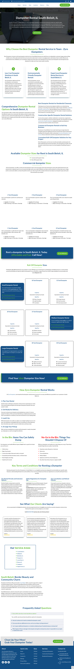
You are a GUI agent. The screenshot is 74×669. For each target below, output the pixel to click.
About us (42, 5)
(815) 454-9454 (30, 511)
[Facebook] (3, 662)
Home (19, 5)
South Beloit (23, 582)
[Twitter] (6, 662)
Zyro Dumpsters (11, 394)
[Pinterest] (9, 662)
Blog (48, 5)
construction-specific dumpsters (45, 121)
